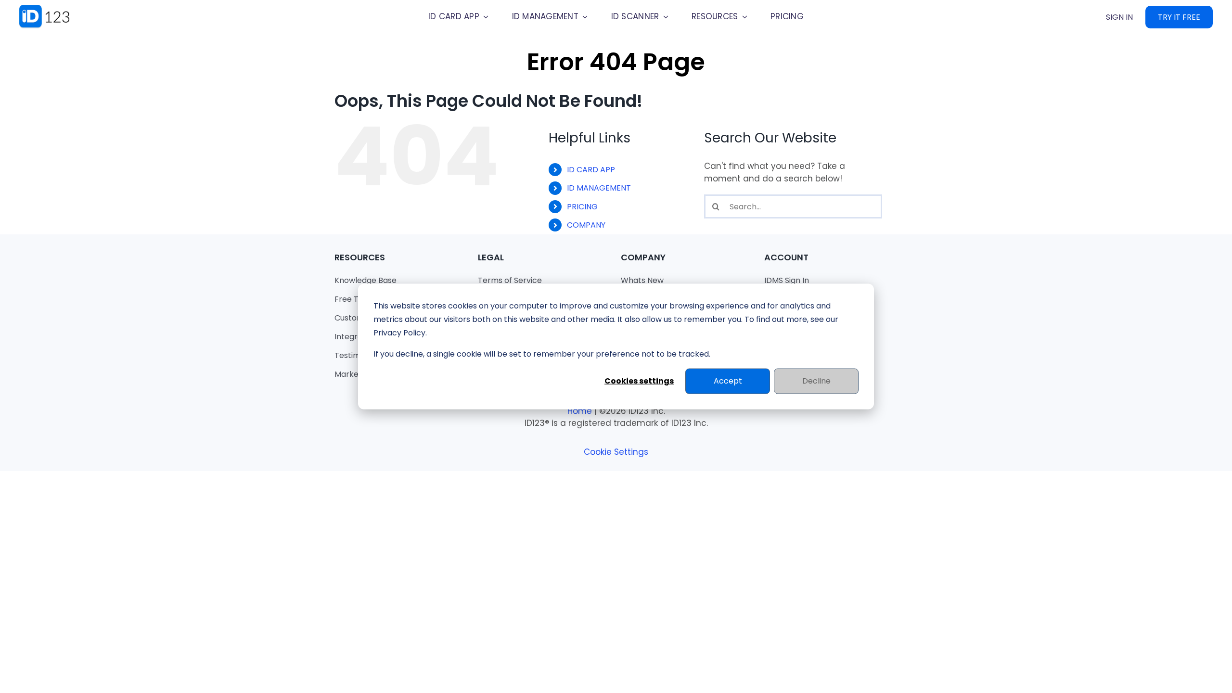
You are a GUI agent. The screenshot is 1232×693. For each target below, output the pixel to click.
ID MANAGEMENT (599, 187)
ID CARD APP (591, 169)
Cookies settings (639, 380)
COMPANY (586, 225)
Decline (816, 380)
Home (579, 411)
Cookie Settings (616, 452)
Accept (728, 380)
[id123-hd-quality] (50, 8)
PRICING (582, 206)
